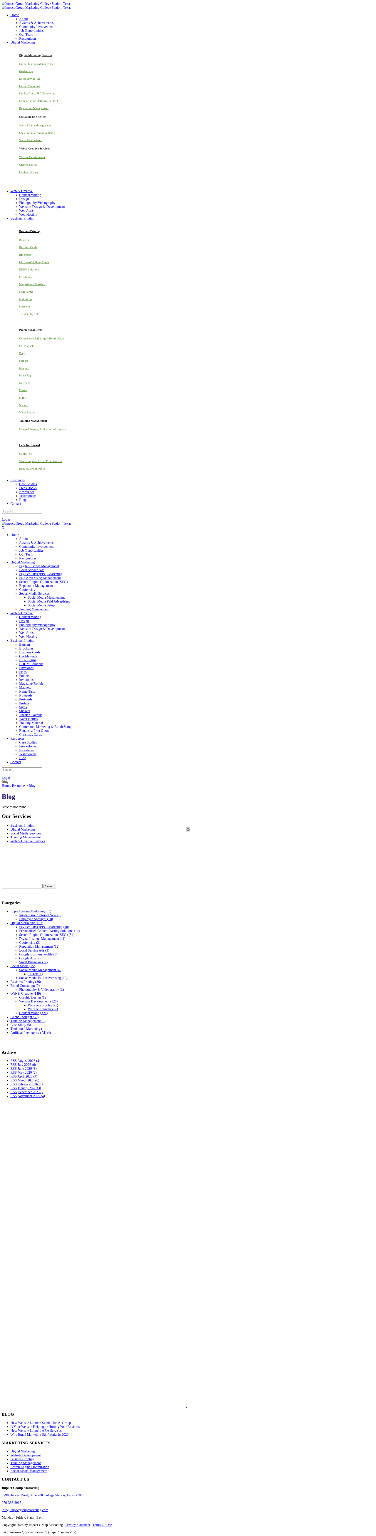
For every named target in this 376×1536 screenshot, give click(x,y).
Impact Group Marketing (30, 911)
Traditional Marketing (27, 1029)
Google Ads (29, 958)
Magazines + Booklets (32, 284)
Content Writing (28, 172)
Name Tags (25, 375)
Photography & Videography (41, 989)
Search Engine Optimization (29, 1467)
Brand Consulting (25, 985)
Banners (24, 240)
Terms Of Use (102, 1525)
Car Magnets (26, 345)
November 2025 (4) (31, 1096)
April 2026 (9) (27, 1076)
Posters (23, 390)
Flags (22, 353)
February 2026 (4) (30, 1084)
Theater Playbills (29, 314)
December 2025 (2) (31, 1092)
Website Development (32, 157)
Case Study (20, 1025)
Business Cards (28, 247)
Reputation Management (34, 108)
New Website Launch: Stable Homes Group (41, 1423)
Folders (23, 360)
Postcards (24, 306)
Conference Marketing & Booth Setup (41, 338)
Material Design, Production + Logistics (42, 429)
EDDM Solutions (29, 269)
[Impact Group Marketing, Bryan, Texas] (169, 1314)
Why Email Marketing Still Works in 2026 (39, 1434)
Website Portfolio (43, 1005)
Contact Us (25, 453)
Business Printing (22, 825)
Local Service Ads (29, 78)
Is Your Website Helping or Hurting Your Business (45, 1427)
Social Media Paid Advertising (37, 132)
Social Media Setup (30, 140)
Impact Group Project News (40, 915)
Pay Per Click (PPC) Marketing (37, 93)
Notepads (24, 382)
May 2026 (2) (27, 1072)
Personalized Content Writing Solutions (49, 931)
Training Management (25, 837)
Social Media (22, 966)
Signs (22, 397)
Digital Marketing (22, 829)
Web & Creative (25, 993)
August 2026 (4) (28, 1061)
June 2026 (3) (27, 1068)
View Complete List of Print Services (40, 461)
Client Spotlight (24, 1017)
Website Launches (43, 1009)
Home (6, 785)
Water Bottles (27, 412)
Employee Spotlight (36, 919)
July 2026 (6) (27, 1064)
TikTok (35, 974)
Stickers (24, 405)
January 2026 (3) (29, 1088)
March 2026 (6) (28, 1080)
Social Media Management (35, 125)
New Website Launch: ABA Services (36, 1430)
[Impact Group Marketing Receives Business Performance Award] (200, 1406)
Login (6, 519)
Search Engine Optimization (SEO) (39, 100)
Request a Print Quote (32, 468)
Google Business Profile (38, 954)
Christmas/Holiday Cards (34, 262)
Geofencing (26, 71)
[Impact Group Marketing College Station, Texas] (36, 3)
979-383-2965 (11, 1502)
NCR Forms (26, 291)
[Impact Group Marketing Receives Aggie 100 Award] (177, 1406)
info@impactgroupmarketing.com (25, 1510)
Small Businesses (33, 962)
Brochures (25, 254)
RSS (13, 1061)
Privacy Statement (77, 1525)
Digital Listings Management (36, 63)
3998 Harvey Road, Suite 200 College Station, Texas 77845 (43, 1495)
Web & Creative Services (27, 841)
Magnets (24, 368)
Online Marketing (29, 86)
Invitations (25, 299)
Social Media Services (25, 833)
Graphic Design (28, 164)
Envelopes (25, 277)
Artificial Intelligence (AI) (30, 1032)
